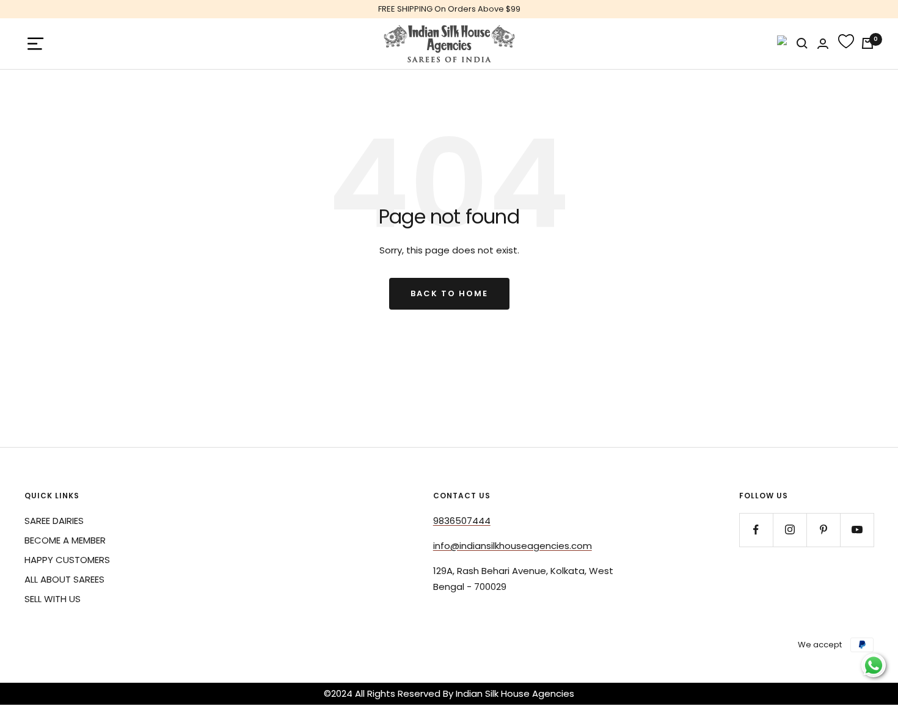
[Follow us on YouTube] (857, 530)
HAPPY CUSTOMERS (67, 559)
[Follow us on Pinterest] (823, 530)
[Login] (822, 43)
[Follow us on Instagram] (789, 530)
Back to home (449, 293)
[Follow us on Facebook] (756, 530)
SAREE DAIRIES (54, 520)
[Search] (802, 43)
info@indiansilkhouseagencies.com (512, 545)
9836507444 (462, 520)
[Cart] (867, 43)
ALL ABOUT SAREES (64, 579)
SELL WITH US (52, 598)
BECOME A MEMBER (65, 540)
